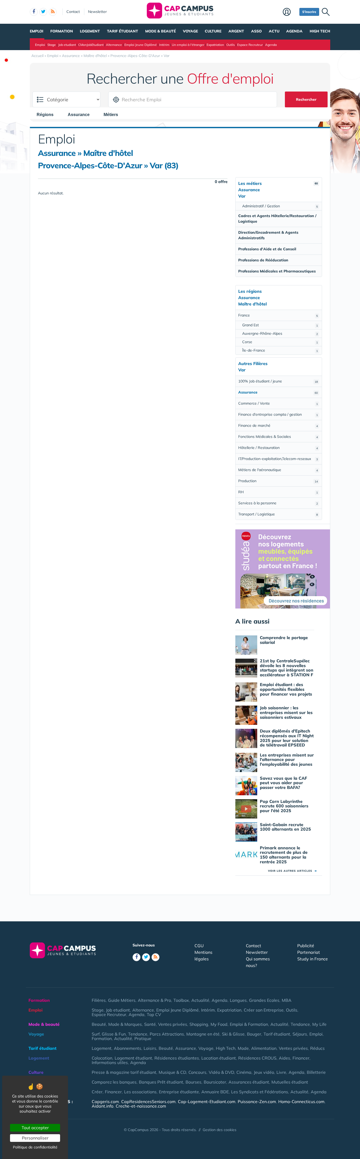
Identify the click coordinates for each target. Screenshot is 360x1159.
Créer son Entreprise (264, 1010)
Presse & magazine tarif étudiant (124, 1072)
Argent (236, 31)
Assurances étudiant (248, 1082)
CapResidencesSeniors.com (148, 1101)
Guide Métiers (121, 1000)
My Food (219, 1024)
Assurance (185, 1048)
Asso (256, 31)
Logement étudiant (133, 1058)
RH (278, 492)
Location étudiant (218, 1058)
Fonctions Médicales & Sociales (278, 436)
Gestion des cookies (219, 1129)
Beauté (99, 1024)
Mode (243, 1048)
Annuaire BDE (215, 1091)
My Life (319, 1024)
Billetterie (316, 1072)
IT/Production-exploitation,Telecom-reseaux (278, 458)
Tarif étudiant (122, 31)
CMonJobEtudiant (91, 45)
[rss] (53, 12)
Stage (51, 45)
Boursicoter (215, 1082)
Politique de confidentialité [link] (35, 1147)
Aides (284, 1058)
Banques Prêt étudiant (161, 1082)
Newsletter (97, 11)
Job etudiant (67, 45)
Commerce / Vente (278, 403)
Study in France (312, 958)
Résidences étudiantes (176, 1058)
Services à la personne (278, 503)
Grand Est (280, 325)
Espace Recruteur (250, 45)
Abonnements (127, 1048)
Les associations (140, 1091)
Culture (213, 31)
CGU (199, 945)
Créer (97, 1091)
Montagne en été (203, 1034)
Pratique (142, 1038)
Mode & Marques (125, 1024)
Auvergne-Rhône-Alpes (280, 333)
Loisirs (150, 1048)
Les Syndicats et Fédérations (259, 1091)
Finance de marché (278, 425)
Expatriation (215, 45)
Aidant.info (102, 1106)
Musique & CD (172, 1072)
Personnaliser (35, 1138)
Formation (61, 31)
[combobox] (47, 114)
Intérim (164, 45)
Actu (274, 31)
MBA (286, 1000)
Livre (281, 1072)
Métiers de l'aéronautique (278, 469)
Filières (99, 1000)
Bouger (254, 1034)
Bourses (193, 1082)
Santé (150, 1024)
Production (278, 480)
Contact (73, 11)
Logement (90, 31)
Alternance (114, 45)
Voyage (190, 31)
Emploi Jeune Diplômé (140, 45)
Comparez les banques (114, 1082)
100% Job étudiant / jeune (278, 381)
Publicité (305, 945)
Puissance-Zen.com (257, 1101)
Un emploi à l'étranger (188, 45)
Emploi (36, 31)
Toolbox (181, 1000)
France (278, 315)
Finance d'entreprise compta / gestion (278, 414)
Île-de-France (280, 350)
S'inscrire (309, 12)
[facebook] (34, 12)
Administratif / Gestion (280, 206)
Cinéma (243, 1072)
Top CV (154, 1014)
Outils (230, 45)
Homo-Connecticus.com (301, 1101)
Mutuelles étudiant (289, 1082)
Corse (280, 341)
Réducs (317, 1048)
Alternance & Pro (154, 1000)
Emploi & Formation (249, 1024)
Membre (290, 12)
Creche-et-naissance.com (141, 1106)
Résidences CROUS (257, 1058)
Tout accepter (35, 1127)
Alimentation (263, 1048)
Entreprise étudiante (179, 1091)
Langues (238, 1000)
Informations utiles (110, 1062)
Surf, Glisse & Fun (109, 1034)
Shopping (198, 1024)
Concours (197, 1072)
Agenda (294, 31)
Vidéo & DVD (221, 1072)
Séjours (300, 1034)
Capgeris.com (105, 1101)
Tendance (300, 1024)
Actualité (200, 1000)
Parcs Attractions (167, 1034)
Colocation (102, 1058)
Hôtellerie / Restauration (278, 447)
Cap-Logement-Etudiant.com (206, 1101)
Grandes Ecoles (264, 1000)
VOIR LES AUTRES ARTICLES (292, 871)
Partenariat (308, 952)
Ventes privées (172, 1024)
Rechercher (306, 99)
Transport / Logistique (278, 514)
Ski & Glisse (233, 1034)
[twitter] (43, 12)
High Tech (320, 31)
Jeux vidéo (264, 1072)
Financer (301, 1058)
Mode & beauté (160, 31)
